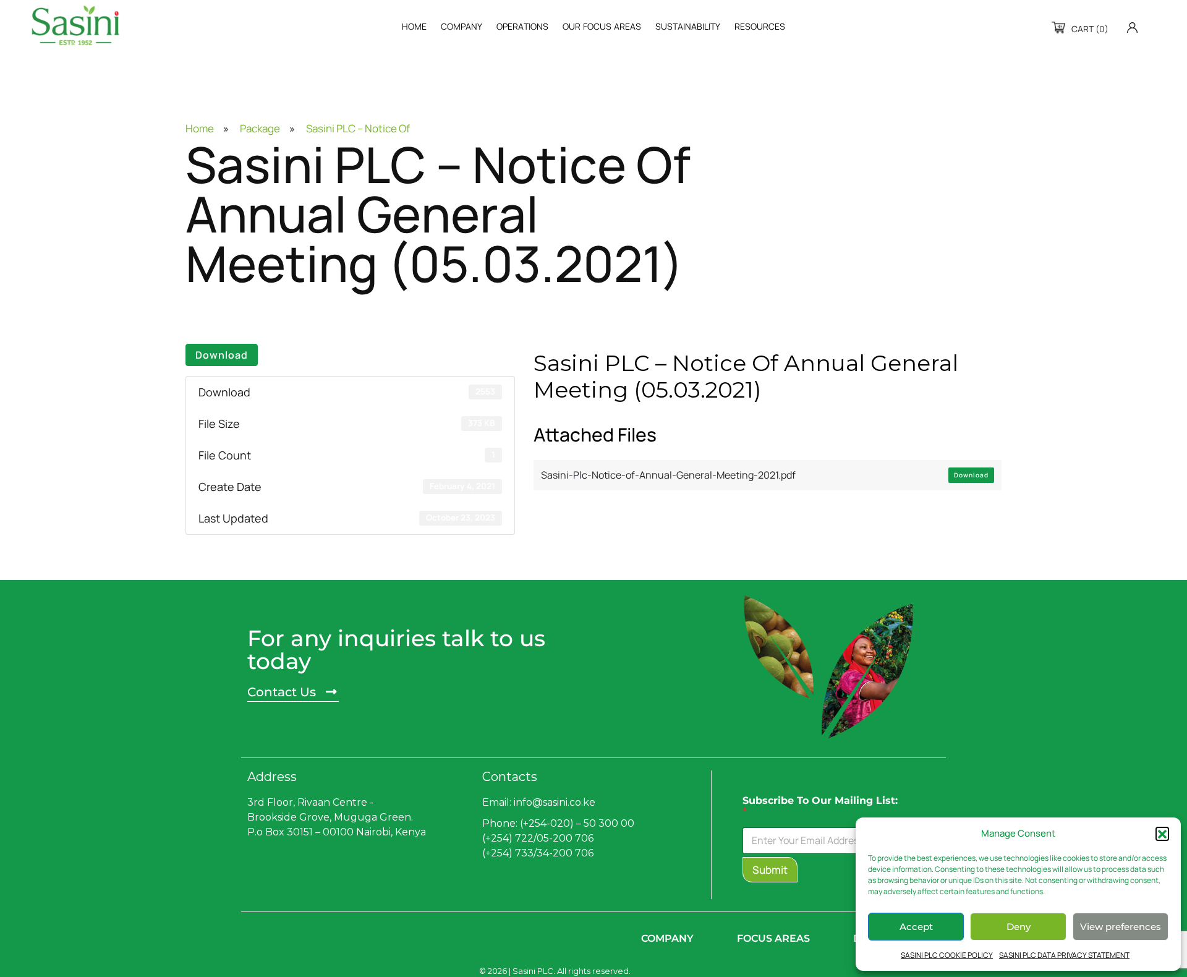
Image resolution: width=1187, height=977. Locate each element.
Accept (916, 926)
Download (221, 355)
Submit (770, 870)
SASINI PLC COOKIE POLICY (947, 955)
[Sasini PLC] (75, 25)
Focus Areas (773, 938)
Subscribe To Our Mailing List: (820, 806)
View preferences (1120, 926)
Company (667, 938)
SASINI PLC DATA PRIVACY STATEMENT (1064, 955)
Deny (1018, 926)
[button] (1162, 833)
